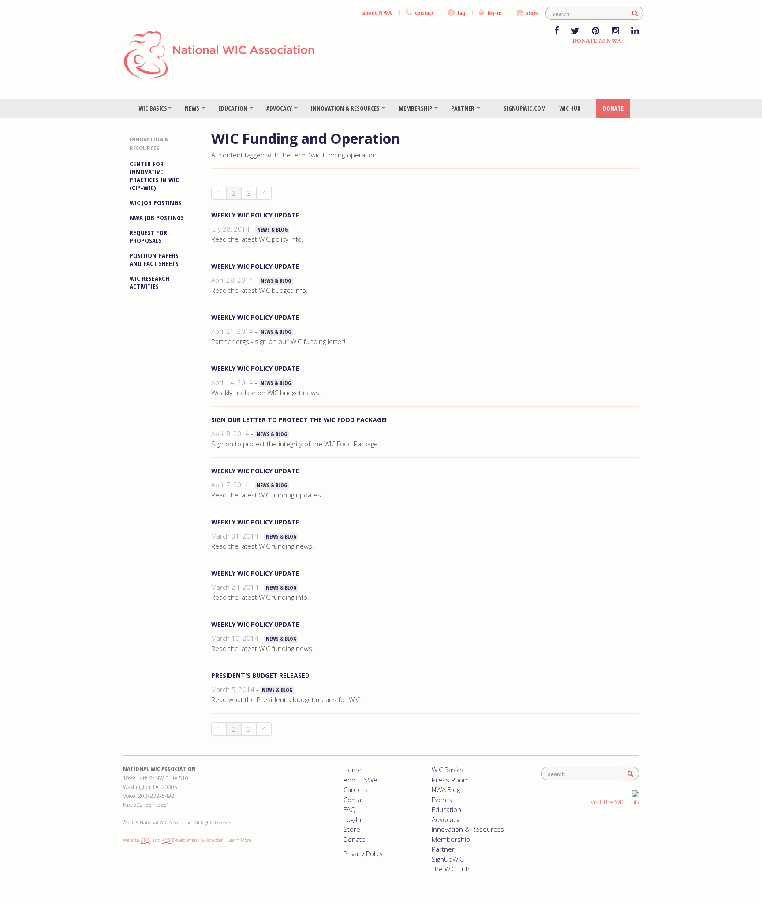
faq (460, 13)
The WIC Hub (451, 868)
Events (442, 799)
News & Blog (272, 229)
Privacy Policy (363, 853)
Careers (356, 789)
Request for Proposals (148, 236)
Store (352, 829)
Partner (463, 108)
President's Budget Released (260, 675)
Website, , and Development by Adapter (173, 840)
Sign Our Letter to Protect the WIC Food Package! (299, 419)
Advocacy (279, 108)
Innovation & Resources (346, 108)
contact (424, 13)
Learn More (239, 840)
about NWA (377, 13)
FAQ (350, 809)
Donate (613, 108)
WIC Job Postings (155, 202)
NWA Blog (446, 789)
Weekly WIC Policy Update (255, 215)
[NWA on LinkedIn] (635, 31)
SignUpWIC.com (525, 108)
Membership (416, 108)
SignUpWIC (447, 859)
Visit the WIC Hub (614, 802)
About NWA (360, 779)
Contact (355, 799)
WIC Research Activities (149, 282)
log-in (494, 13)
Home (353, 769)
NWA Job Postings (157, 217)
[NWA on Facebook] (557, 31)
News (193, 108)
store (532, 13)
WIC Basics (152, 108)
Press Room (450, 779)
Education (233, 108)
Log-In (352, 819)
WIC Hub (570, 108)
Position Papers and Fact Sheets (154, 259)
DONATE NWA (596, 41)
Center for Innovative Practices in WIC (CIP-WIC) (154, 175)
